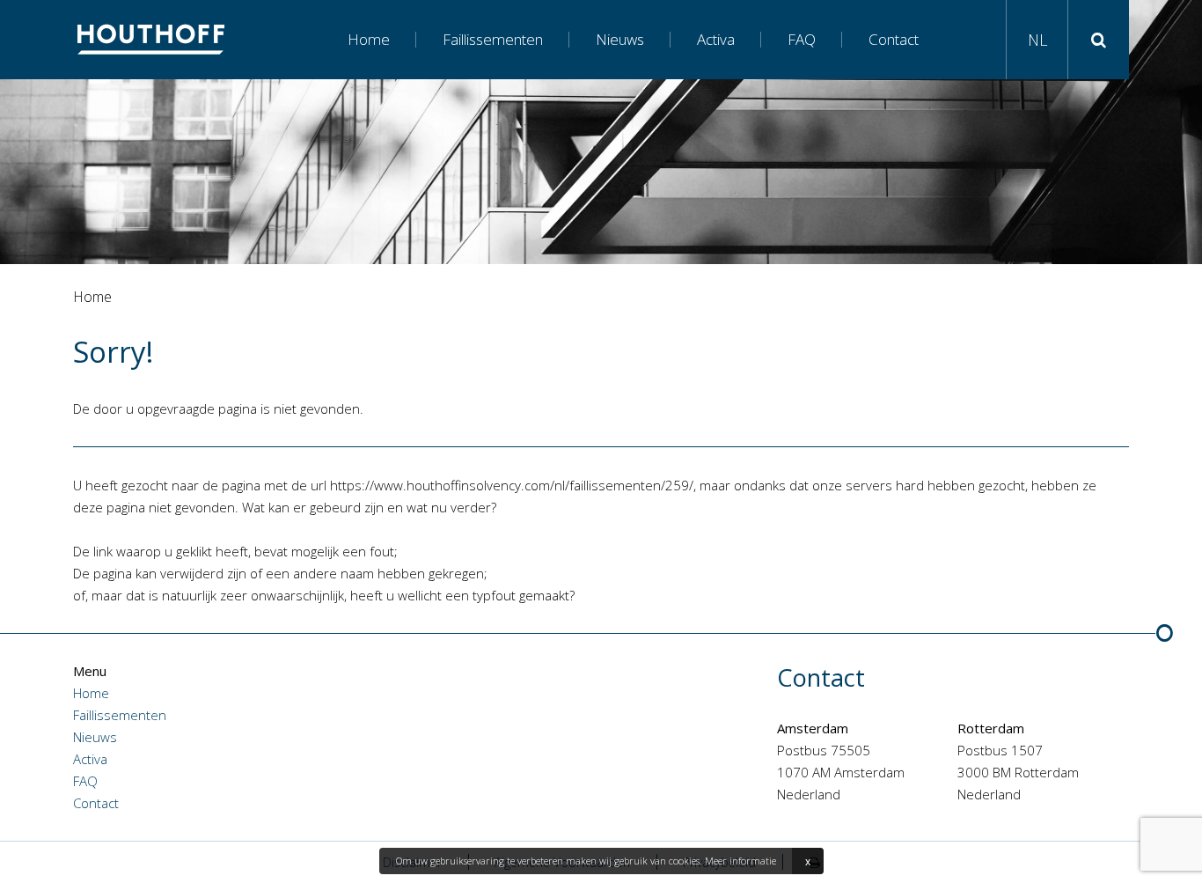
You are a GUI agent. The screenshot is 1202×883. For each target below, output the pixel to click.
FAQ (802, 39)
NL (1037, 39)
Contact (894, 39)
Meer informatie (740, 860)
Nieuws (620, 39)
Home (369, 39)
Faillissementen (493, 39)
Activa (716, 39)
